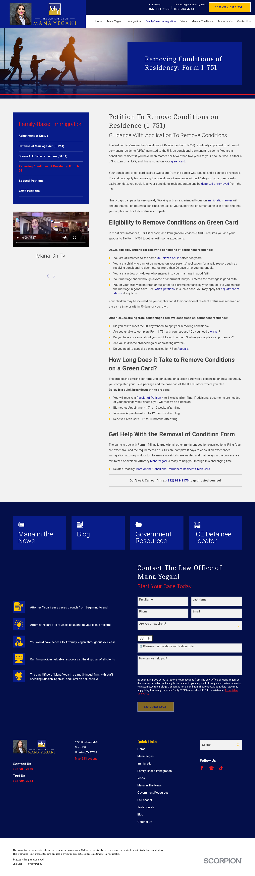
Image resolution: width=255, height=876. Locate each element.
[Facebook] (202, 768)
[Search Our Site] (238, 744)
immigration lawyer (220, 200)
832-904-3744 (184, 9)
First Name (146, 599)
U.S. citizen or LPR (169, 258)
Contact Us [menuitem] (244, 21)
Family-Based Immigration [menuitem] (161, 21)
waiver (214, 331)
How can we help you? (153, 658)
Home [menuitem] (98, 21)
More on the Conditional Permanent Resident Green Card (173, 469)
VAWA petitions (164, 289)
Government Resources (153, 792)
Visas (141, 778)
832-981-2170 (159, 9)
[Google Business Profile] (211, 768)
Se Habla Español (229, 7)
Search (206, 745)
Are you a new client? (152, 623)
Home (141, 749)
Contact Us (144, 822)
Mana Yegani (158, 461)
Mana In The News (149, 785)
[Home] (43, 14)
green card (178, 161)
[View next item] (54, 276)
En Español (144, 800)
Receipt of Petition (149, 397)
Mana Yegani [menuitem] (114, 21)
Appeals (183, 349)
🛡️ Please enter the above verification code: (166, 646)
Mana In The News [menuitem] (202, 21)
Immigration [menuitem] (134, 21)
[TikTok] (221, 768)
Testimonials (145, 807)
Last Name (199, 599)
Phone (143, 611)
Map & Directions (86, 758)
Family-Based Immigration (154, 771)
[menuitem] (51, 136)
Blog (140, 814)
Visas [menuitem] (183, 21)
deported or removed (215, 184)
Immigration (145, 763)
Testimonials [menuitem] (225, 21)
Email (196, 611)
